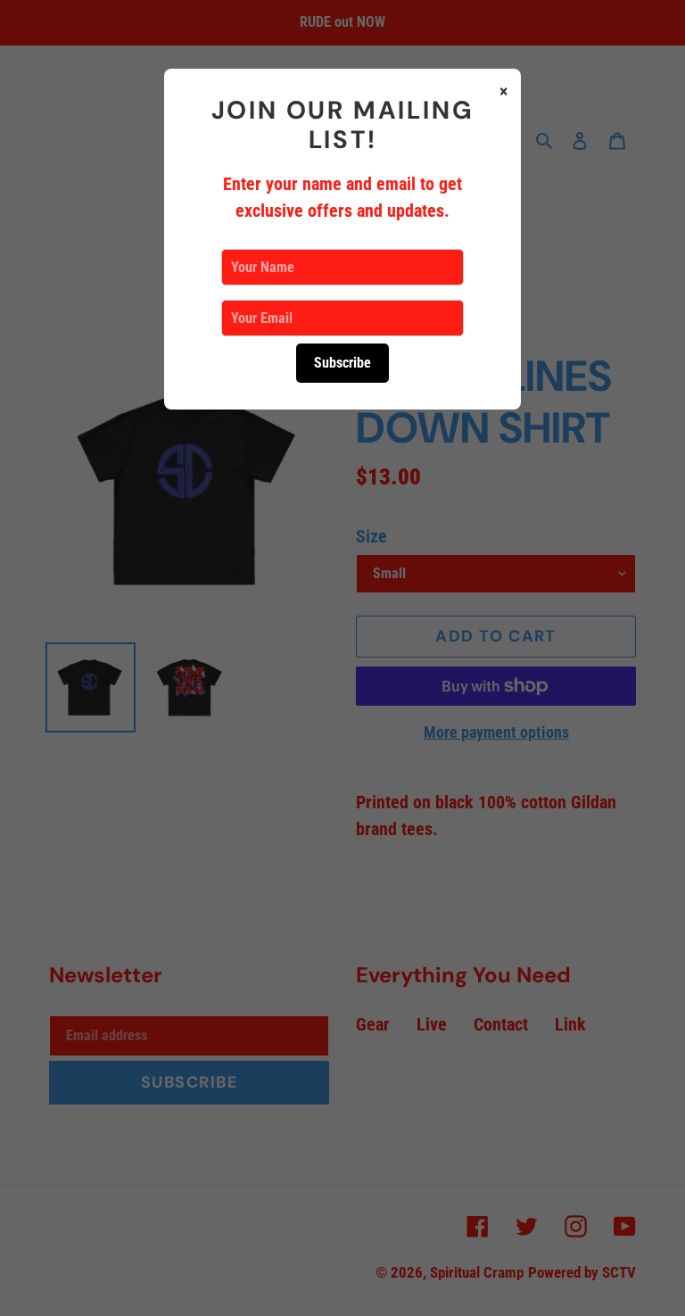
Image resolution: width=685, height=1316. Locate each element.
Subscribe (342, 362)
